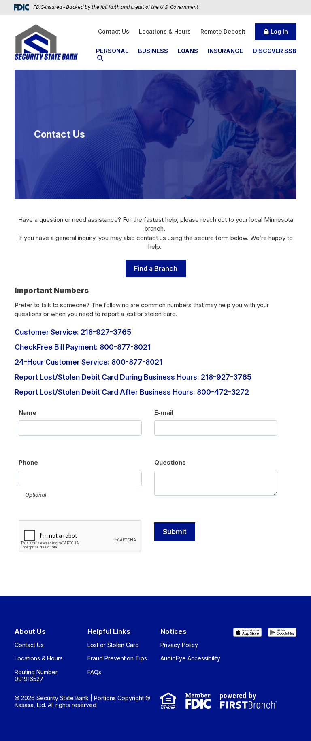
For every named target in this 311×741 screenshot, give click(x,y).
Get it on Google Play (282, 634)
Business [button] (153, 50)
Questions (170, 462)
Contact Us (113, 31)
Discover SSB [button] (274, 50)
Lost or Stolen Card (113, 644)
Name (27, 412)
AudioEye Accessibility (190, 658)
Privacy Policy (179, 644)
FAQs (94, 672)
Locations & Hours (165, 31)
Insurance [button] (225, 50)
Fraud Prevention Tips (117, 658)
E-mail (163, 412)
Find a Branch (155, 268)
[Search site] (100, 58)
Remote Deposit (222, 31)
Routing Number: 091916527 (37, 676)
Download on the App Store (247, 634)
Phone (28, 462)
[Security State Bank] (46, 41)
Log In (279, 31)
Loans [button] (188, 50)
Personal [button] (112, 50)
